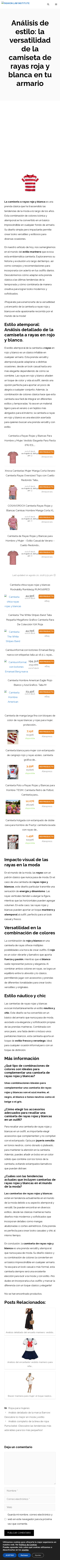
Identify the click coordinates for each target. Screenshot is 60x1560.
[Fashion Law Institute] (15, 4)
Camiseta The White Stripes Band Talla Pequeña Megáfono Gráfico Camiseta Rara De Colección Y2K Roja (30, 620)
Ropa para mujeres (19, 1408)
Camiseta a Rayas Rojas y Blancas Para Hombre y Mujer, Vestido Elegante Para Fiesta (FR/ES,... (30, 440)
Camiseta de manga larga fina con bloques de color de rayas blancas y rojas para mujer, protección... (30, 720)
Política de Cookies (28, 1544)
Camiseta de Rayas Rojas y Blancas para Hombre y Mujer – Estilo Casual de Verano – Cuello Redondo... (30, 541)
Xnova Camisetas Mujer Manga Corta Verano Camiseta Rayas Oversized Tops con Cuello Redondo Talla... (30, 475)
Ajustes (38, 1555)
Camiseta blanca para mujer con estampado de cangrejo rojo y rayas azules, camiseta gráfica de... (30, 755)
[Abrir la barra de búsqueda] (48, 4)
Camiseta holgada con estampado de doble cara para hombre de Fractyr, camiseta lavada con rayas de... (30, 825)
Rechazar (24, 1555)
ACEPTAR (10, 1555)
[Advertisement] (30, 131)
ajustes (25, 1550)
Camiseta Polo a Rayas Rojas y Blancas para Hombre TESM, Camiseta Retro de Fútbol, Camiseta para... (30, 790)
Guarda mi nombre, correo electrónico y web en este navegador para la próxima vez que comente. (30, 1519)
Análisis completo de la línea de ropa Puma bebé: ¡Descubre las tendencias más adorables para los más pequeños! (27, 1426)
